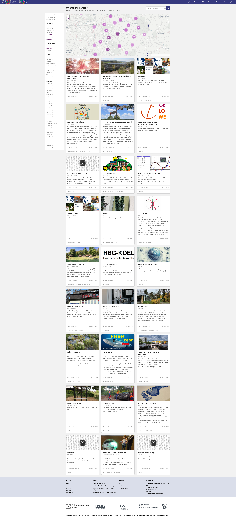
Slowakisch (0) (49, 136)
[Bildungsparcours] (14, 2)
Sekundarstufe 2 (50, 50)
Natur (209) (49, 72)
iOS (120, 484)
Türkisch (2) (49, 143)
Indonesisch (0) (50, 110)
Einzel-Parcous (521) (51, 17)
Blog (67, 484)
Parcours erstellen (221, 2)
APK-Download (123, 488)
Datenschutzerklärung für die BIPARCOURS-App (154, 488)
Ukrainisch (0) (49, 145)
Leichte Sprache (194, 2)
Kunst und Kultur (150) (51, 30)
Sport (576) (49, 39)
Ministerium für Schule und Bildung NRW (104, 492)
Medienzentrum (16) (51, 66)
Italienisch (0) (49, 112)
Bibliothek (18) (49, 59)
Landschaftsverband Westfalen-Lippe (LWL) (103, 489)
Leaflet (153, 55)
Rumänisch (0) (49, 132)
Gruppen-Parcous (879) (51, 19)
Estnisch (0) (49, 101)
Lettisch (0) (49, 121)
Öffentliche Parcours (207, 2)
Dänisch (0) (49, 90)
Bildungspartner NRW (99, 484)
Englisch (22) (49, 96)
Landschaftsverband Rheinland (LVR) (103, 486)
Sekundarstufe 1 (50, 48)
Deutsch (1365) (49, 92)
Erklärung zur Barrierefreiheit (154, 493)
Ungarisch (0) (49, 108)
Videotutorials (70, 492)
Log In (230, 2)
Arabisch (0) (49, 83)
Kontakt (68, 488)
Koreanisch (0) (49, 116)
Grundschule (49, 46)
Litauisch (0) (49, 119)
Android (121, 486)
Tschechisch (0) (49, 88)
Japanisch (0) (49, 114)
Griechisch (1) (49, 94)
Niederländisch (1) (50, 125)
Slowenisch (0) (49, 139)
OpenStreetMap (160, 55)
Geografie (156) (50, 28)
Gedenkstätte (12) (50, 63)
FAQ (67, 486)
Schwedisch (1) (49, 141)
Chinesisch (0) (49, 147)
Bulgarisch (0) (49, 85)
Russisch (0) (49, 134)
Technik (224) (49, 37)
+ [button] (68, 16)
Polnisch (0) (49, 127)
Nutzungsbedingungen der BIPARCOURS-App (157, 484)
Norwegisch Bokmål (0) (51, 123)
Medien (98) (49, 32)
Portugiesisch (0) (50, 130)
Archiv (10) (48, 57)
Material (68, 490)
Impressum (149, 491)
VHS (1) (48, 74)
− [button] (68, 18)
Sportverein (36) (50, 77)
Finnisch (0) (49, 103)
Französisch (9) (49, 105)
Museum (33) (49, 68)
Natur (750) (49, 35)
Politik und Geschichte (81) (52, 26)
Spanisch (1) (49, 99)
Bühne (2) (48, 61)
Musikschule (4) (50, 70)
